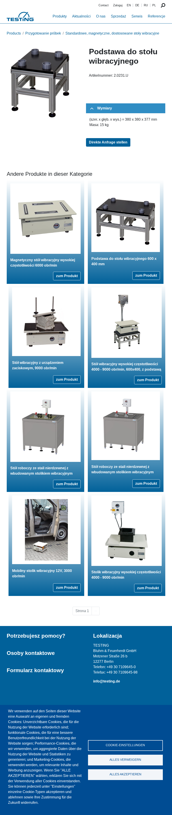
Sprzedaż (118, 16)
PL (154, 5)
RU (146, 5)
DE (137, 5)
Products (14, 33)
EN (129, 5)
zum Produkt (67, 276)
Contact (104, 5)
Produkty (60, 16)
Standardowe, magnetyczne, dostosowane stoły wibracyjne (112, 33)
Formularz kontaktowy (35, 670)
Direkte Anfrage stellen (108, 142)
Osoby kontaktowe (31, 653)
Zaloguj (118, 5)
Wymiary (104, 108)
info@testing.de (106, 681)
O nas (100, 16)
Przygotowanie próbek (43, 33)
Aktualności (81, 16)
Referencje (156, 16)
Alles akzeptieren (125, 774)
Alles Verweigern (125, 759)
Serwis (136, 16)
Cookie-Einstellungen (125, 745)
